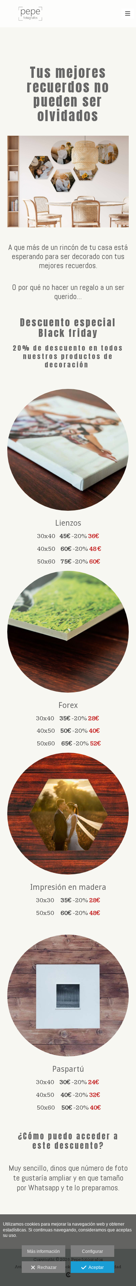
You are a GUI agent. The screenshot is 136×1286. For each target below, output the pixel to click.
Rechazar (46, 1267)
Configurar (92, 1251)
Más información (43, 1251)
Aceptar (95, 1267)
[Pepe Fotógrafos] (30, 13)
